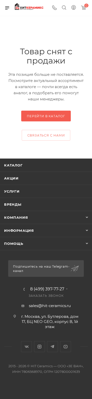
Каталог (13, 165)
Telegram (52, 346)
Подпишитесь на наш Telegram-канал (41, 269)
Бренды (12, 204)
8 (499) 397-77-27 (47, 289)
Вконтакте (26, 346)
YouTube (65, 346)
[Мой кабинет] (73, 8)
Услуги (12, 191)
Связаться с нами (46, 135)
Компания (16, 217)
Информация (19, 230)
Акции (11, 178)
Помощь (13, 244)
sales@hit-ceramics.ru (50, 305)
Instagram (39, 346)
